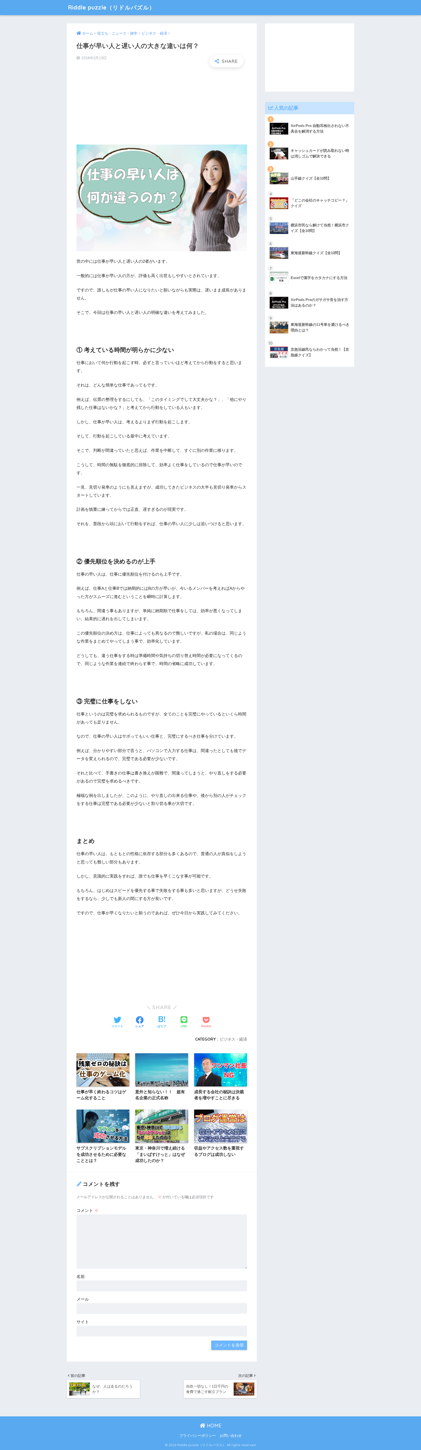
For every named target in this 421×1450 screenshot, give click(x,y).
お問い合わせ (231, 1436)
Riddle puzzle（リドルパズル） (111, 7)
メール (83, 1299)
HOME (213, 1425)
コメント (87, 1210)
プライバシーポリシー (197, 1436)
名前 (81, 1276)
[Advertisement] (162, 106)
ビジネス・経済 (233, 1039)
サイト (83, 1322)
